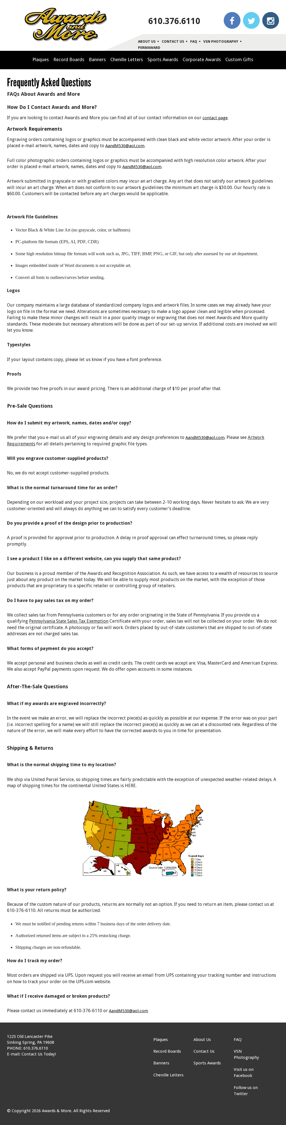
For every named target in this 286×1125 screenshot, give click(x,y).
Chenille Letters (126, 59)
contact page (215, 117)
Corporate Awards (202, 59)
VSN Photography (220, 41)
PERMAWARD (149, 48)
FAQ (193, 41)
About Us (147, 41)
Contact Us (173, 41)
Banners (97, 59)
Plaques (40, 59)
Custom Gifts (239, 59)
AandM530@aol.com (124, 145)
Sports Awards (162, 59)
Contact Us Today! (39, 1054)
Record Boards (68, 59)
